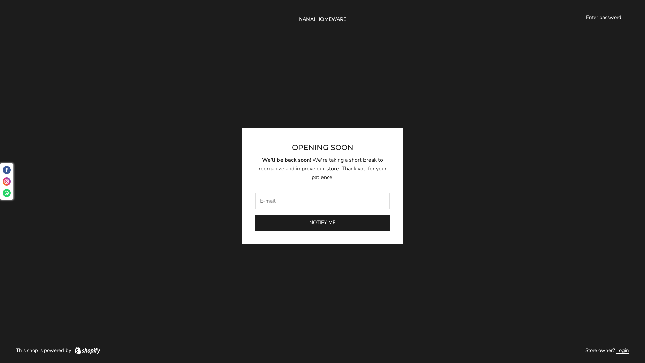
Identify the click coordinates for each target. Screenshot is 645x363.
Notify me (322, 222)
